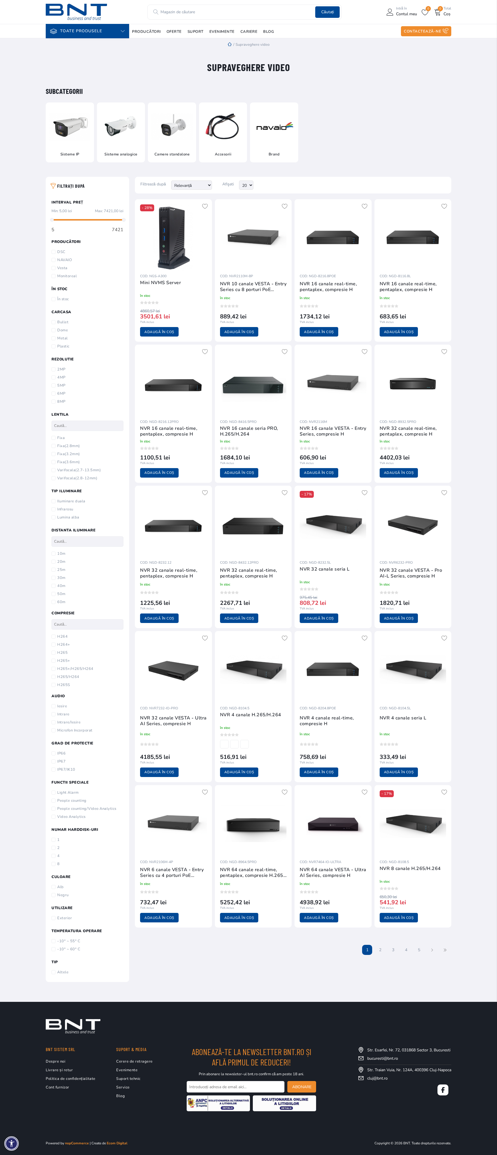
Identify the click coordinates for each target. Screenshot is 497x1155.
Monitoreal (67, 276)
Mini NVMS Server (160, 283)
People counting (72, 800)
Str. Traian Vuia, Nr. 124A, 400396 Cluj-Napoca (409, 1070)
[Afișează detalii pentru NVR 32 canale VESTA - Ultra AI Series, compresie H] (173, 669)
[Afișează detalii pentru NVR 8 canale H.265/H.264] (413, 823)
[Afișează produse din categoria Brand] (274, 127)
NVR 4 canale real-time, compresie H (327, 721)
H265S (63, 684)
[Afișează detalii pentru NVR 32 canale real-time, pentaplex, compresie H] (413, 383)
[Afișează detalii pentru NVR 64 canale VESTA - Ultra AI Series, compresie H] (333, 823)
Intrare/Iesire (69, 722)
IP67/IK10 (66, 769)
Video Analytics (71, 816)
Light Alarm (68, 792)
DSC (61, 251)
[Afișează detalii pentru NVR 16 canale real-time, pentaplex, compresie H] (333, 237)
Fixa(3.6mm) (68, 462)
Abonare (301, 1087)
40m (61, 585)
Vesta (62, 268)
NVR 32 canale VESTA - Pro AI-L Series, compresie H (411, 573)
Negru (63, 895)
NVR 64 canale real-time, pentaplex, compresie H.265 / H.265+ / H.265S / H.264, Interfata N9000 (253, 872)
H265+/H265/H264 (75, 668)
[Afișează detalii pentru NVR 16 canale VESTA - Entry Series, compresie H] (333, 383)
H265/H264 (68, 676)
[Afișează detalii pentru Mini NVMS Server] (173, 237)
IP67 (61, 761)
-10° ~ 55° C (68, 941)
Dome (62, 330)
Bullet (62, 322)
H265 (62, 652)
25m (61, 569)
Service (123, 1087)
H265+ (63, 660)
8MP (61, 401)
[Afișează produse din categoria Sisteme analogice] (121, 127)
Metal (62, 338)
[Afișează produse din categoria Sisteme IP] (70, 127)
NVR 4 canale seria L (403, 718)
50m (61, 594)
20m (61, 561)
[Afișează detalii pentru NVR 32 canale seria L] (333, 524)
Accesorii (223, 154)
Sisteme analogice (120, 154)
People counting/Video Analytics (86, 808)
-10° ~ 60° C (68, 949)
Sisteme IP (69, 154)
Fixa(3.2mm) (68, 454)
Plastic (63, 346)
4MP (61, 377)
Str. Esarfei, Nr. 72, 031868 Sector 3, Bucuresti (408, 1050)
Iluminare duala (71, 501)
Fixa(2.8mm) (68, 446)
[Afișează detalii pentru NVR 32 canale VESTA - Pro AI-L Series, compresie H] (413, 524)
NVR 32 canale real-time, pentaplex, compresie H (408, 431)
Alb (60, 887)
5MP (61, 385)
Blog (120, 1096)
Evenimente (126, 1070)
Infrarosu (65, 509)
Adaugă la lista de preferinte (205, 206)
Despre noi (55, 1061)
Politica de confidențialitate (70, 1078)
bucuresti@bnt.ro (382, 1058)
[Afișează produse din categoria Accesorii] (223, 127)
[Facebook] (442, 1089)
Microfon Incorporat (75, 730)
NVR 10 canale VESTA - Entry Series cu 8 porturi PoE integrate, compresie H (253, 286)
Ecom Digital (117, 1143)
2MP (61, 369)
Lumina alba (68, 517)
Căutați (327, 12)
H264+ (63, 644)
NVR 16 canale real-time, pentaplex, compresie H (328, 286)
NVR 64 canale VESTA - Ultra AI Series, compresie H (333, 872)
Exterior (64, 918)
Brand (274, 154)
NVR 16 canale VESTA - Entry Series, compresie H (333, 431)
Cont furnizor (57, 1087)
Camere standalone (172, 154)
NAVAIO (64, 260)
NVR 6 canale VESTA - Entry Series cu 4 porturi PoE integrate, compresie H (172, 872)
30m (61, 577)
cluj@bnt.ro (377, 1078)
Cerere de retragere (134, 1061)
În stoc (63, 299)
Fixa (61, 437)
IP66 (61, 753)
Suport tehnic (128, 1078)
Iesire (62, 706)
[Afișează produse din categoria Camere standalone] (172, 127)
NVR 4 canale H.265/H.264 (250, 715)
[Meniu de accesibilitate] (11, 1143)
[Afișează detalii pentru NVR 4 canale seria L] (413, 669)
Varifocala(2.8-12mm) (77, 478)
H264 (62, 636)
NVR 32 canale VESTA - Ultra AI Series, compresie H (173, 721)
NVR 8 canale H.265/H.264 (410, 869)
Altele (62, 972)
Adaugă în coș (159, 332)
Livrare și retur (59, 1070)
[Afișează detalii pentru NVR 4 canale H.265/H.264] (253, 669)
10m (61, 553)
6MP (61, 393)
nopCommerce (77, 1143)
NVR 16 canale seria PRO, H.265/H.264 (249, 431)
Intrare (63, 714)
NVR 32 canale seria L (325, 569)
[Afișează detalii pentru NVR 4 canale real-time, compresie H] (333, 669)
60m (61, 602)
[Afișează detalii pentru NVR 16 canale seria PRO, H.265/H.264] (253, 383)
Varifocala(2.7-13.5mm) (79, 470)
